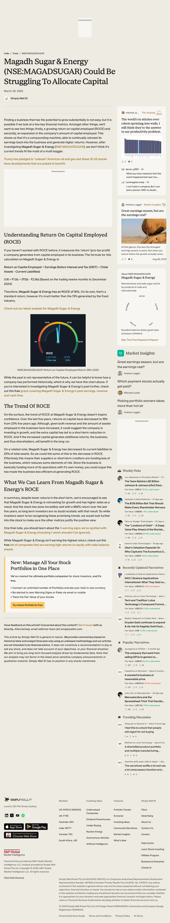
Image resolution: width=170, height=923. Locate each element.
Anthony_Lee (131, 596)
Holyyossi (129, 724)
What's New (120, 840)
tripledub (129, 499)
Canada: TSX (66, 834)
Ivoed (127, 543)
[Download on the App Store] (14, 826)
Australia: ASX (66, 822)
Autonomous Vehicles (97, 837)
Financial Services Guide (72, 916)
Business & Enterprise (152, 861)
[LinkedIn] (6, 816)
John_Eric (129, 693)
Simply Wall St (19, 98)
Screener (119, 815)
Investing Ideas (122, 822)
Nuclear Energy (94, 831)
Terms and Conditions (100, 916)
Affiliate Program (150, 855)
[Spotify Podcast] (23, 816)
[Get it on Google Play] (36, 826)
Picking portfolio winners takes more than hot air (141, 403)
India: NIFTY (65, 828)
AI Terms (138, 916)
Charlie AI (146, 867)
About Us (146, 822)
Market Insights (122, 834)
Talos (127, 521)
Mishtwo (128, 742)
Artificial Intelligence (97, 844)
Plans (144, 809)
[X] (11, 816)
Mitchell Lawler (132, 392)
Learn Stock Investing (152, 849)
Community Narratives (125, 828)
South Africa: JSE (68, 840)
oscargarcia (130, 649)
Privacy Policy (122, 916)
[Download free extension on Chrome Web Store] (21, 835)
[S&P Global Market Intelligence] (14, 853)
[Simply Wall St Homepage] (18, 799)
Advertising (147, 815)
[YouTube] (17, 815)
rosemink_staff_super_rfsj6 (137, 761)
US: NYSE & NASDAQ (70, 809)
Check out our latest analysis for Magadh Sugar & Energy (42, 308)
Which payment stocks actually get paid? (141, 383)
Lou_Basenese (131, 477)
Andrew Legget (132, 373)
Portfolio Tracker (122, 809)
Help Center (147, 843)
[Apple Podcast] (28, 816)
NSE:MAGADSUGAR (70, 147)
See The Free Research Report (139, 339)
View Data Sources (14, 877)
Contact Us (147, 828)
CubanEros (130, 671)
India (6, 53)
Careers (145, 834)
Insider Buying (93, 825)
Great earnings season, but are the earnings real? (140, 364)
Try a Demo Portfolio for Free (28, 605)
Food (15, 53)
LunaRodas (130, 574)
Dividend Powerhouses (98, 819)
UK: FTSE (64, 815)
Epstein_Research (133, 618)
